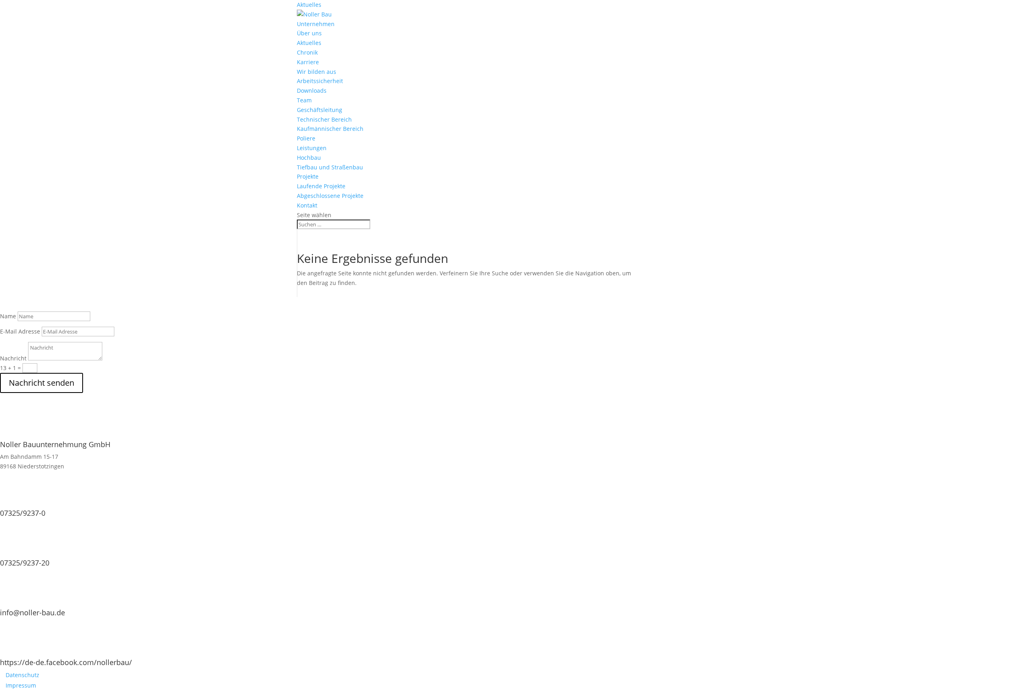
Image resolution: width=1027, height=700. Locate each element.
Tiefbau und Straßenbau (330, 167)
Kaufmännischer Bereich (330, 128)
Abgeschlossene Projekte (330, 195)
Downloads (312, 90)
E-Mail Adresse (20, 331)
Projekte (308, 176)
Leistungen (312, 148)
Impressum (21, 685)
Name (8, 316)
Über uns (309, 33)
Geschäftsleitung (319, 110)
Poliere (306, 138)
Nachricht (13, 358)
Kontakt (307, 205)
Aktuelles (309, 4)
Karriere (308, 62)
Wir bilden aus (316, 71)
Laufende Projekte (321, 186)
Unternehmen (316, 24)
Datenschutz (22, 675)
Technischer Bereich (324, 119)
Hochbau (309, 157)
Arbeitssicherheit (320, 81)
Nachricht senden (41, 382)
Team (304, 100)
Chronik (307, 52)
